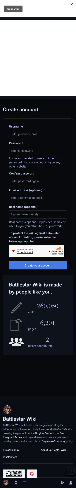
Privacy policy (11, 449)
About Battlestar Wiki (53, 449)
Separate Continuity (53, 441)
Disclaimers (10, 456)
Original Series (43, 433)
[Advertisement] (38, 58)
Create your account (38, 265)
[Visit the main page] (6, 483)
